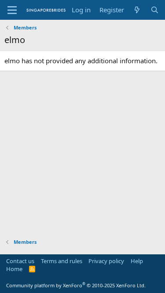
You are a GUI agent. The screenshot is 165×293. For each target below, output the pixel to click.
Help (137, 261)
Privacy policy (106, 261)
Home (14, 269)
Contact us (20, 261)
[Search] (154, 10)
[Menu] (12, 10)
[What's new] (137, 10)
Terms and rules (61, 261)
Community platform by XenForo (76, 285)
